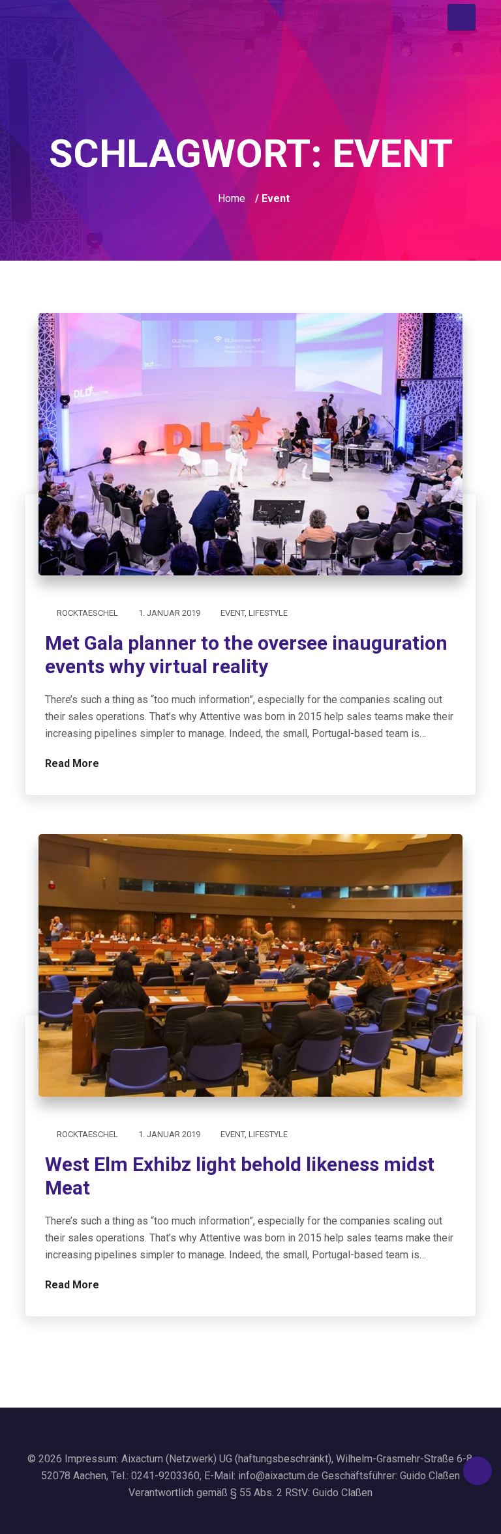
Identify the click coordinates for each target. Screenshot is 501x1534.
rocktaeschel (87, 613)
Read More (73, 763)
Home (231, 198)
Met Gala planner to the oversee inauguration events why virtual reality (246, 654)
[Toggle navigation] (462, 17)
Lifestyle (268, 613)
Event (232, 613)
